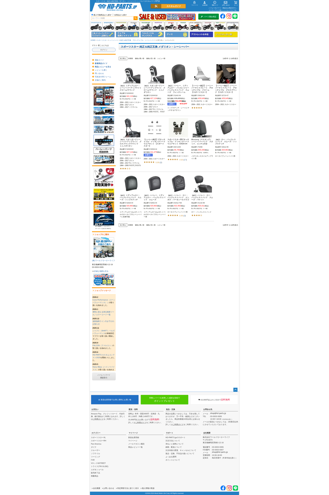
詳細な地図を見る (101, 271)
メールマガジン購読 (136, 444)
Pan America (195, 26)
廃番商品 (94, 476)
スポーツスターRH (98, 441)
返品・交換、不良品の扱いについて (180, 453)
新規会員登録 (133, 437)
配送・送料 (133, 409)
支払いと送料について (175, 444)
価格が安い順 (151, 58)
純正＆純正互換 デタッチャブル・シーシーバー (137, 40)
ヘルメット (152, 34)
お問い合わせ (108, 488)
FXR (93, 460)
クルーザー (95, 450)
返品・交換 (170, 409)
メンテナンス (103, 34)
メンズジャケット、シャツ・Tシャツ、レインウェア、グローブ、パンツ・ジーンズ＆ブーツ (127, 34)
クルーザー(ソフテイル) (133, 26)
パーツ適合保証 (210, 17)
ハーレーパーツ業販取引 (104, 376)
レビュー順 (161, 58)
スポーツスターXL (98, 437)
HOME (93, 40)
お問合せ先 (207, 409)
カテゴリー (96, 433)
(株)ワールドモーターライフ (103, 260)
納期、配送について (174, 447)
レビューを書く (101, 70)
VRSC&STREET (220, 26)
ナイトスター (121, 26)
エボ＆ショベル (97, 470)
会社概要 (207, 433)
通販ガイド (99, 60)
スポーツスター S (108, 26)
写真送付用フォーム (103, 77)
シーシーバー (114, 40)
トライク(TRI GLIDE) (183, 26)
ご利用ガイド (98, 419)
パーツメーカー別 (226, 34)
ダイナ (171, 26)
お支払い (95, 409)
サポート (169, 433)
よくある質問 (171, 457)
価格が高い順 (139, 58)
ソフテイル (158, 26)
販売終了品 (95, 473)
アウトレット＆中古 (201, 34)
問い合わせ (99, 73)
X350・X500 (208, 26)
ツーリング (146, 26)
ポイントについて (173, 460)
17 (185, 160)
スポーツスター (102, 40)
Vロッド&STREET (98, 463)
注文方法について (173, 441)
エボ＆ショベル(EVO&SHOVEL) (233, 26)
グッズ (176, 34)
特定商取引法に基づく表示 (128, 488)
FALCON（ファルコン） (102, 345)
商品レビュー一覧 (135, 447)
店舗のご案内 (100, 80)
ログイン (103, 50)
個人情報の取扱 (148, 488)
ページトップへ (235, 390)
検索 (136, 18)
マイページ (133, 433)
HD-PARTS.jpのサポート (175, 437)
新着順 (130, 58)
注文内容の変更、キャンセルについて (181, 450)
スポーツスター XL (96, 26)
